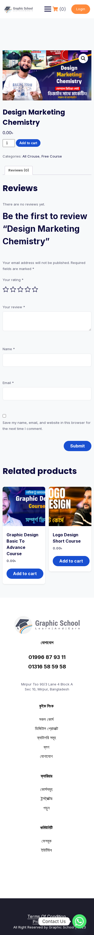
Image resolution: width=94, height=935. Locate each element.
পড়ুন (46, 807)
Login (80, 9)
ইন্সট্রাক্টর (46, 798)
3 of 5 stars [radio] (20, 289)
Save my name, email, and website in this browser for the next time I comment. (47, 425)
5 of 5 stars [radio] (35, 289)
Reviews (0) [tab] (18, 170)
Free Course (52, 156)
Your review (14, 307)
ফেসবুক (46, 841)
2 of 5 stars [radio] (13, 289)
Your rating (13, 280)
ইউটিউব (46, 850)
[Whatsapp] (79, 921)
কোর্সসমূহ (46, 789)
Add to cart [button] (25, 573)
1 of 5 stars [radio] (6, 289)
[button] (83, 58)
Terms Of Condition (46, 916)
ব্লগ (46, 747)
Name (9, 349)
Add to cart (28, 143)
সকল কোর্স (46, 719)
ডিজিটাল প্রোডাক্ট (46, 728)
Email (8, 383)
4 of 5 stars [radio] (28, 289)
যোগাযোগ (46, 756)
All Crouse (30, 156)
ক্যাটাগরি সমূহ (46, 737)
